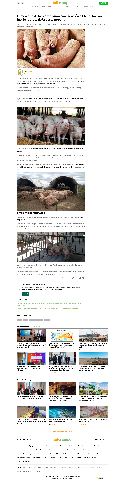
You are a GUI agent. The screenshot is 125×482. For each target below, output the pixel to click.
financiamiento (54, 467)
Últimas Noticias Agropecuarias (28, 446)
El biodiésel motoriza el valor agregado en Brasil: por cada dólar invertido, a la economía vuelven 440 (93, 398)
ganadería (63, 467)
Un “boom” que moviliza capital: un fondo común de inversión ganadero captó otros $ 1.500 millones (60, 398)
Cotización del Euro (83, 446)
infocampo (21, 349)
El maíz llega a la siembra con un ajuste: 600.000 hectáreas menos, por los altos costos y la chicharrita (92, 368)
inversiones (72, 467)
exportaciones (32, 467)
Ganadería (50, 6)
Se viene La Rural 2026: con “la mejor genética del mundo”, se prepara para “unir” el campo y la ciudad (31, 345)
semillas (38, 471)
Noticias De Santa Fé (93, 454)
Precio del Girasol (90, 458)
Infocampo (19, 10)
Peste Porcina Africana (36, 320)
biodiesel (92, 467)
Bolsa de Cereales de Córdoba (25, 471)
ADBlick (45, 467)
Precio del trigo (76, 458)
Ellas (31, 450)
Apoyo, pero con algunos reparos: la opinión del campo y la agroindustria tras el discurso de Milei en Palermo (62, 368)
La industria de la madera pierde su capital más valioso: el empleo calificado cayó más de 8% (93, 345)
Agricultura (58, 6)
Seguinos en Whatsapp (103, 3)
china (25, 320)
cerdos (19, 320)
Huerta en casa (51, 450)
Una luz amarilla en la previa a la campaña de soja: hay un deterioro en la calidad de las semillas (31, 421)
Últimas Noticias (34, 6)
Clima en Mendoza (77, 454)
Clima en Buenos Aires (45, 454)
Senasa (54, 446)
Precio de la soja (49, 458)
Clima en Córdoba (62, 454)
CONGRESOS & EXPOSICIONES (88, 6)
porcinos (47, 320)
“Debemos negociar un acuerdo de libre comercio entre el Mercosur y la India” (30, 397)
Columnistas (84, 403)
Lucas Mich (53, 372)
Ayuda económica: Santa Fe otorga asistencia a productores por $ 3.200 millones (28, 368)
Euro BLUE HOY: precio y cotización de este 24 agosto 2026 (93, 420)
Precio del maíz (63, 458)
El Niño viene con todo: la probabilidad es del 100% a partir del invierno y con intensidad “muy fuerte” (62, 345)
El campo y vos (22, 450)
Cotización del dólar (67, 446)
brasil (98, 467)
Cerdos (30, 10)
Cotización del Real (99, 446)
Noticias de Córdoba (24, 458)
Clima (42, 6)
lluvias (85, 450)
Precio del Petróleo (23, 462)
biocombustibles (82, 467)
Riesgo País (37, 458)
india (39, 467)
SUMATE (25, 293)
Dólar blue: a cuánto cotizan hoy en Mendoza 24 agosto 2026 (60, 420)
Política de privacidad (101, 439)
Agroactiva (75, 6)
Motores (62, 450)
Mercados (67, 6)
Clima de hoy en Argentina (26, 454)
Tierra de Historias (73, 450)
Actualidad (25, 10)
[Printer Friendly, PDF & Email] (83, 278)
